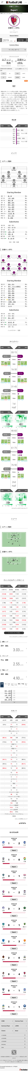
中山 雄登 (11, 207)
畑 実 (10, 196)
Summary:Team (19, 1021)
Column (3, 1030)
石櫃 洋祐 (11, 295)
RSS (26, 80)
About (16, 1030)
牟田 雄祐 (11, 293)
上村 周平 (11, 209)
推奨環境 (7, 1056)
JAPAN (17, 1026)
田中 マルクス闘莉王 (14, 286)
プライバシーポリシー (14, 1056)
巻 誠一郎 (11, 238)
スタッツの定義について (21, 818)
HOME (1, 13)
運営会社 (22, 1056)
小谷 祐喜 (11, 198)
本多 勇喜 (11, 289)
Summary (3, 1044)
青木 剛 (10, 200)
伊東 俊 (10, 234)
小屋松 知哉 (12, 302)
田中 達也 (11, 205)
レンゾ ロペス (12, 324)
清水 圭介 (11, 284)
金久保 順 (11, 322)
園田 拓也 (11, 202)
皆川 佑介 (11, 216)
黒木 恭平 (11, 318)
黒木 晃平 (11, 211)
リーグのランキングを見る (14, 632)
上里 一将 (11, 232)
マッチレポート (14, 50)
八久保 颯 (11, 213)
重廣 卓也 (11, 297)
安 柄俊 (10, 218)
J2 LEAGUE (3, 1038)
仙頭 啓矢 (11, 299)
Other (2, 1047)
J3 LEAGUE (3, 1041)
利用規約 (3, 1056)
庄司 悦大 (11, 304)
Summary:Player (5, 1026)
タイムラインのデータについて (19, 508)
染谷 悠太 (11, 291)
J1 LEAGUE (3, 1035)
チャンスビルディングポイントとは (18, 636)
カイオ (10, 306)
